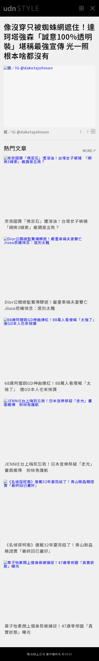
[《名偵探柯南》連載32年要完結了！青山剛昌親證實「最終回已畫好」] (49, 510)
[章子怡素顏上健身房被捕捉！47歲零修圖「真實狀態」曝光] (49, 591)
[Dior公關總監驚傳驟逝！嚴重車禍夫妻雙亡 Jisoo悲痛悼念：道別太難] (49, 267)
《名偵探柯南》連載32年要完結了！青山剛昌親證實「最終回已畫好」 (49, 548)
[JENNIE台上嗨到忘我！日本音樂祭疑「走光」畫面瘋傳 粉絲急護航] (49, 429)
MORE (88, 150)
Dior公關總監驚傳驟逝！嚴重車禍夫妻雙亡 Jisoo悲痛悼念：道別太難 (48, 305)
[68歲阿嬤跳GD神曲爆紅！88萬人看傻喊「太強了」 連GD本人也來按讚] (49, 348)
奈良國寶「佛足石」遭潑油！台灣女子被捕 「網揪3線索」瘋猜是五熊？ (48, 224)
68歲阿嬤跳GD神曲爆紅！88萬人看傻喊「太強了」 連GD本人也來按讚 (48, 386)
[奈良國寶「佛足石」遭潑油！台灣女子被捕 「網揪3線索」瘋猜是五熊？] (49, 186)
